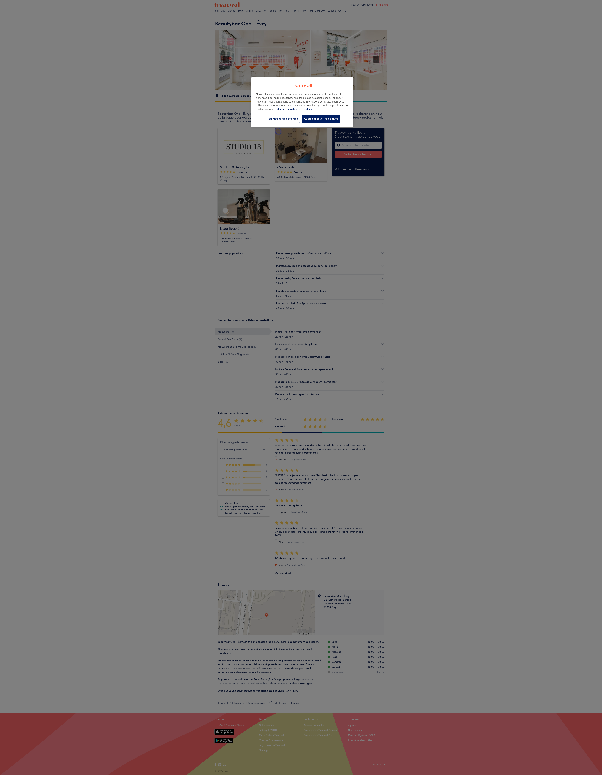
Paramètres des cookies (282, 118)
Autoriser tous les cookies (321, 118)
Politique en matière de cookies (293, 109)
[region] (302, 102)
